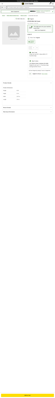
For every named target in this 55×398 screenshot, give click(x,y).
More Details (44, 73)
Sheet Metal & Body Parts (13, 15)
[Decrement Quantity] (30, 47)
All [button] (2, 7)
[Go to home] (27, 4)
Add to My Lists (21, 18)
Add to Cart (27, 395)
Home (3, 15)
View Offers (36, 1)
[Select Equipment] (31, 27)
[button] (15, 11)
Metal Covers (24, 15)
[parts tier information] (29, 37)
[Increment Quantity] (36, 47)
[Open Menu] (2, 4)
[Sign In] (53, 4)
